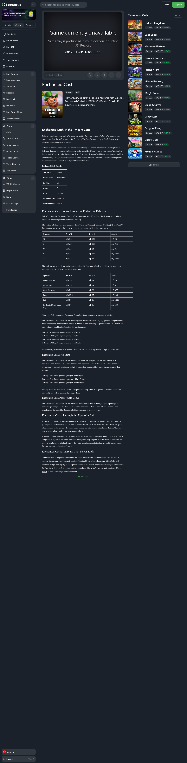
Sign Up (178, 4)
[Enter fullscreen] (118, 75)
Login (166, 4)
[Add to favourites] (104, 75)
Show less (83, 476)
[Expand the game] (111, 75)
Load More (154, 164)
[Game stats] (97, 75)
